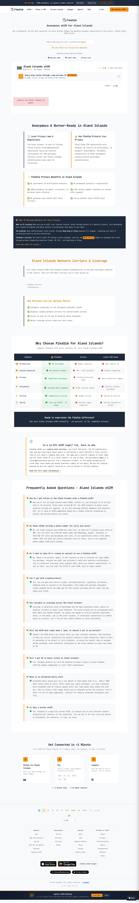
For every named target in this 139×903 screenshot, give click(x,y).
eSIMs (29, 9)
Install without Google (88, 864)
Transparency (102, 849)
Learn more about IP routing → (28, 244)
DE (48, 810)
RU (79, 810)
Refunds (103, 852)
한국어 (85, 810)
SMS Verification (36, 838)
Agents (80, 9)
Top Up (36, 841)
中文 (66, 810)
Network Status (81, 841)
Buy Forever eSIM (119, 9)
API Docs (58, 841)
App (36, 834)
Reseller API (36, 852)
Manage (70, 9)
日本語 (73, 810)
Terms (102, 856)
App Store (80, 3)
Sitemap (86, 882)
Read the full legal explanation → (45, 471)
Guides (80, 849)
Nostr (58, 845)
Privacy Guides (56, 9)
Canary (102, 845)
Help (89, 9)
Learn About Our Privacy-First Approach (70, 48)
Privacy (103, 838)
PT (61, 810)
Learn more (97, 895)
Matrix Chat (80, 852)
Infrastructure (103, 841)
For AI (58, 834)
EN (43, 810)
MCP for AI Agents (36, 845)
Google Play (92, 3)
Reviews (36, 849)
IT (90, 810)
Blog (80, 845)
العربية (97, 810)
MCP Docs (58, 838)
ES (53, 810)
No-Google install (106, 3)
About (102, 834)
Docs (106, 895)
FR (57, 810)
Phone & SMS (41, 9)
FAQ (80, 838)
